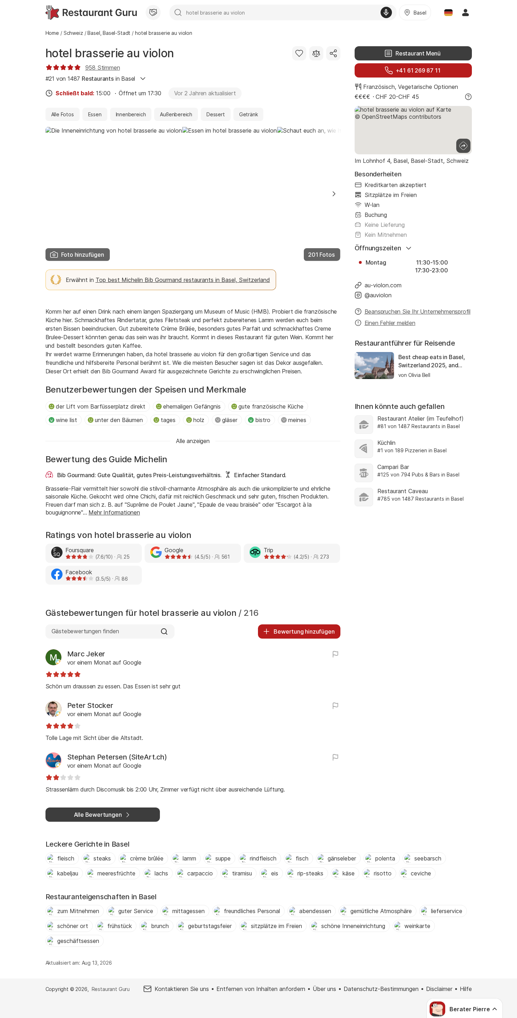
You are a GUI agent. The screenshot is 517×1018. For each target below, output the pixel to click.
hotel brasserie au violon (109, 53)
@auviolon (378, 295)
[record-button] (386, 12)
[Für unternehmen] (153, 12)
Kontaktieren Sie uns (182, 988)
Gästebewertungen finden (85, 631)
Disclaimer (439, 988)
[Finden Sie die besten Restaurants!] (91, 12)
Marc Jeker (86, 654)
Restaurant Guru (111, 989)
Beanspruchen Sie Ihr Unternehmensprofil (418, 311)
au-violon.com (383, 285)
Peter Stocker (90, 705)
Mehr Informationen (114, 512)
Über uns (324, 988)
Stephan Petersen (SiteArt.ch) (117, 757)
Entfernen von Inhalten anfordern (260, 988)
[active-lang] (448, 12)
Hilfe (466, 988)
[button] (334, 193)
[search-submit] (178, 12)
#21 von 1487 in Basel (90, 78)
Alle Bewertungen (98, 814)
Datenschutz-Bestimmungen (381, 988)
